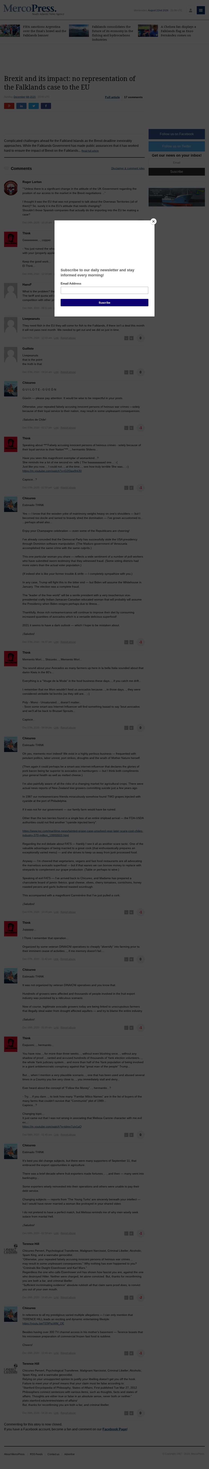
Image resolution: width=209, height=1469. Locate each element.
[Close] (153, 221)
